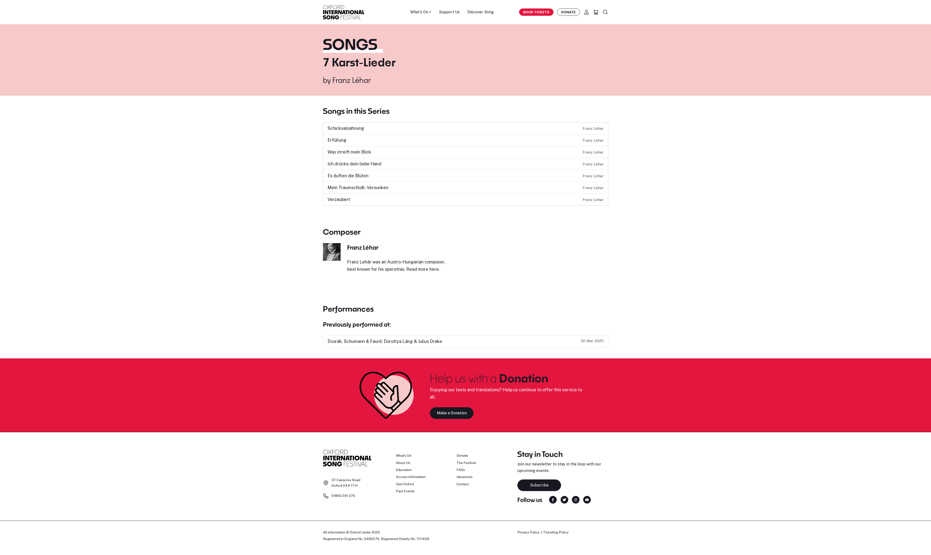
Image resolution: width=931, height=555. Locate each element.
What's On (403, 455)
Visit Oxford (405, 484)
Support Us (449, 12)
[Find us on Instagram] (576, 499)
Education (404, 470)
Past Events (405, 491)
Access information (411, 477)
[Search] (605, 12)
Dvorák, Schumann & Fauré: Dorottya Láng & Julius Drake (385, 341)
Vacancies (465, 477)
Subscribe (539, 485)
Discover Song (480, 12)
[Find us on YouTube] (587, 499)
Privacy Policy (528, 532)
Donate (568, 12)
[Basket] (596, 12)
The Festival (466, 463)
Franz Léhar (351, 80)
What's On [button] (419, 12)
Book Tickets (536, 12)
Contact (463, 484)
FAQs (461, 470)
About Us (403, 463)
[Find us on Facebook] (553, 499)
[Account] (586, 12)
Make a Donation (452, 413)
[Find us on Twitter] (564, 499)
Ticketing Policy (556, 532)
